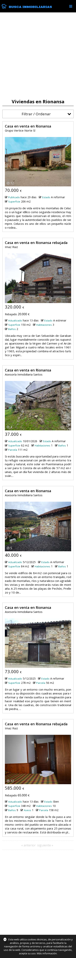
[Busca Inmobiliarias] (4, 7)
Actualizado (15, 320)
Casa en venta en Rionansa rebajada (36, 242)
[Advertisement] (38, 55)
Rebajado (11, 314)
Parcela (12, 449)
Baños (12, 329)
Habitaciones (44, 325)
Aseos (27, 810)
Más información (47, 953)
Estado (46, 197)
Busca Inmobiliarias (30, 7)
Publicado (14, 197)
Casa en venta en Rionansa (28, 126)
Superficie (14, 201)
